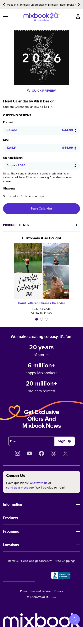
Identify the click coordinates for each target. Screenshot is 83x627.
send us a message (20, 487)
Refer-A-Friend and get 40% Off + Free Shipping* (41, 561)
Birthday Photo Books (61, 5)
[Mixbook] (41, 16)
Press (23, 591)
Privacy (58, 591)
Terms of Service (40, 591)
